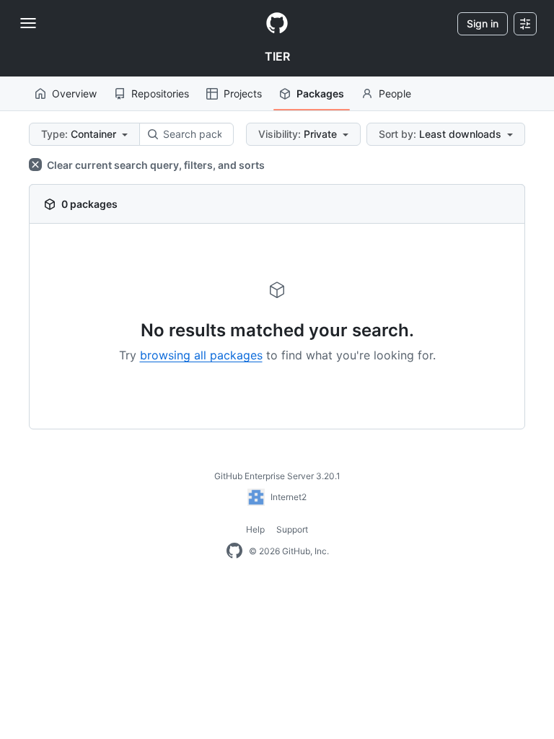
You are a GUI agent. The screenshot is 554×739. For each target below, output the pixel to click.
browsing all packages (201, 355)
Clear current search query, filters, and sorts (155, 165)
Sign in (482, 23)
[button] (84, 134)
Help (255, 529)
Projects (243, 93)
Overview (74, 93)
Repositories (160, 93)
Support (292, 529)
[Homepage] (277, 24)
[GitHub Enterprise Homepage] (234, 551)
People (395, 93)
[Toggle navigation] (28, 23)
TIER (277, 56)
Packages (320, 93)
